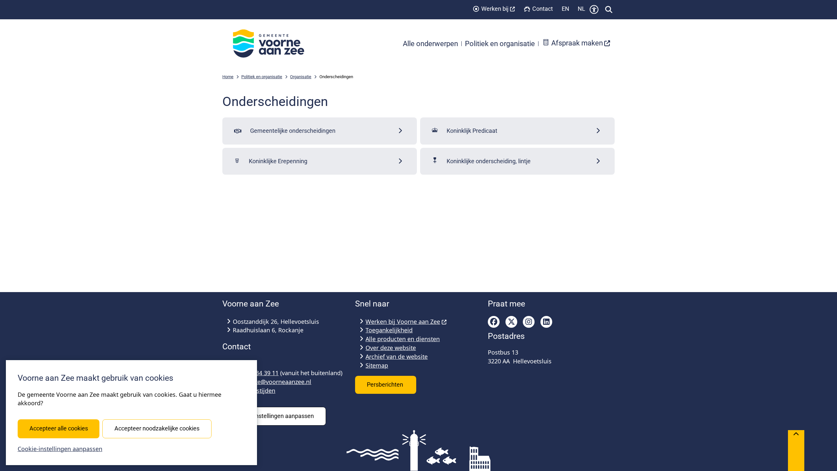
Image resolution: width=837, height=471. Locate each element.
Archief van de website (397, 356)
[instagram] (529, 322)
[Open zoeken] (609, 9)
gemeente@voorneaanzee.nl (272, 382)
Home (227, 76)
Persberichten (385, 384)
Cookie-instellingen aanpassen (60, 449)
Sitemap (377, 365)
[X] (511, 322)
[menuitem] (576, 43)
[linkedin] (546, 322)
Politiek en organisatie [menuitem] (500, 43)
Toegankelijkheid (389, 330)
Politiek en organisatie (261, 76)
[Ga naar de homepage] (272, 43)
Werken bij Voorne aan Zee (403, 321)
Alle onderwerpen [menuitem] (430, 43)
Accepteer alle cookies (58, 428)
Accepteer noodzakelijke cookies (156, 428)
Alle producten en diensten (403, 339)
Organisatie (300, 76)
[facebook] (494, 322)
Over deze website (391, 348)
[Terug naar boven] (796, 450)
